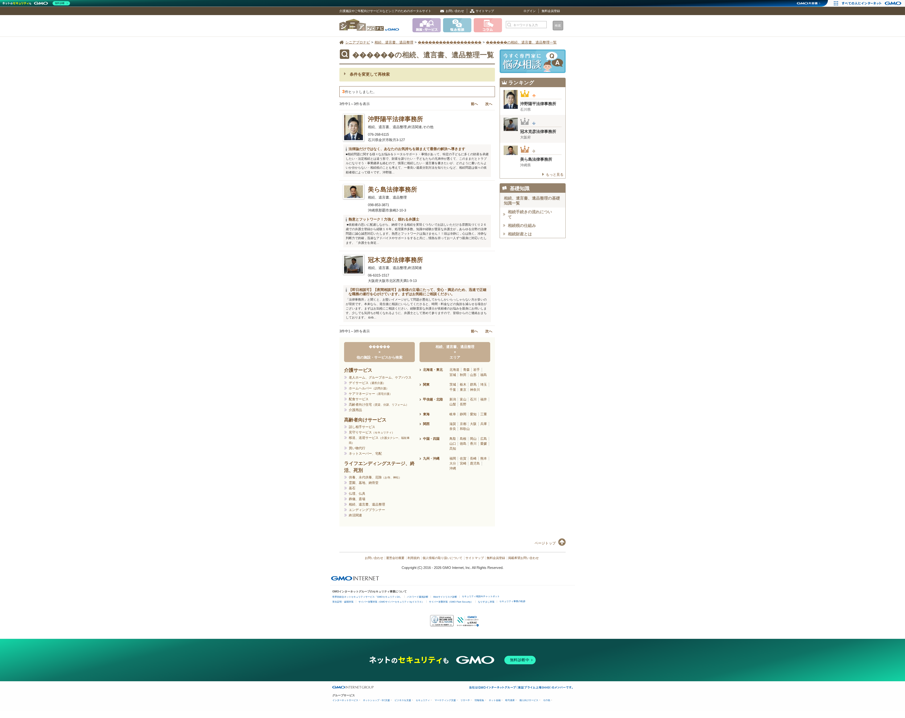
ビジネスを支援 (403, 700)
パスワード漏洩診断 (417, 597)
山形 (473, 375)
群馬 (473, 384)
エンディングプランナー (367, 510)
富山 (463, 399)
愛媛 (483, 443)
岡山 (473, 439)
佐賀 (463, 458)
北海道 (454, 369)
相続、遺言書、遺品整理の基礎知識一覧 (532, 200)
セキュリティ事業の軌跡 (512, 601)
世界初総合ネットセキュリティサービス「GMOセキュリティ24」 (367, 597)
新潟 (452, 399)
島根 (463, 439)
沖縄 (452, 468)
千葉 (452, 390)
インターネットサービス (345, 700)
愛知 (473, 414)
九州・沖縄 (431, 458)
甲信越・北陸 (433, 399)
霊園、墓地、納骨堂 (363, 483)
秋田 (463, 375)
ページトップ (545, 543)
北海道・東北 (433, 369)
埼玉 (483, 384)
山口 (452, 443)
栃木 (463, 384)
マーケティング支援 (445, 700)
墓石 (352, 488)
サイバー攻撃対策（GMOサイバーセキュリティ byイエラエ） (391, 601)
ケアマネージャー (369, 394)
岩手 (476, 369)
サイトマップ (485, 11)
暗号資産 (510, 700)
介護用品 (355, 410)
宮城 (452, 375)
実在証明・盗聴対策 (343, 601)
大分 (452, 463)
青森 (466, 369)
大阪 (473, 424)
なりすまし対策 (486, 601)
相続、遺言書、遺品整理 (367, 504)
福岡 (452, 458)
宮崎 (463, 463)
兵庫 (483, 424)
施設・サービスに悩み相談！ (533, 61)
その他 (546, 700)
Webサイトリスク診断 (445, 597)
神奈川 (475, 390)
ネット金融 (495, 700)
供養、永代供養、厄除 (374, 477)
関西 (426, 424)
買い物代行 (357, 448)
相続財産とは (520, 234)
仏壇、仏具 (357, 493)
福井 (483, 399)
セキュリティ (423, 700)
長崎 (473, 458)
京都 (463, 424)
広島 (483, 439)
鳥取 (452, 439)
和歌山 (465, 429)
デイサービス (366, 383)
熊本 (483, 458)
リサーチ (465, 700)
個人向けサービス (528, 700)
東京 (463, 390)
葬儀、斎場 (357, 499)
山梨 (452, 404)
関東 (426, 384)
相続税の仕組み (522, 225)
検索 (558, 25)
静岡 (463, 414)
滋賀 (452, 424)
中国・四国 (431, 439)
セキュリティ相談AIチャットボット (481, 596)
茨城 (452, 384)
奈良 (452, 429)
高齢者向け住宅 (377, 404)
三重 (483, 414)
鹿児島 (475, 463)
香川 (473, 443)
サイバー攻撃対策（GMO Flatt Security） (451, 601)
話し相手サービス (362, 427)
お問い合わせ (455, 11)
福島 (483, 375)
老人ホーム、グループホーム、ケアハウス (380, 377)
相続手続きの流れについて (530, 214)
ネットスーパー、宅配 (365, 453)
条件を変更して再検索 (370, 74)
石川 (473, 399)
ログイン (529, 11)
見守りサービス (370, 432)
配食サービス (359, 399)
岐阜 (452, 414)
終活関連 (355, 515)
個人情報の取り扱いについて (442, 558)
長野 (463, 404)
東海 (426, 414)
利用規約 (413, 558)
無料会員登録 (551, 11)
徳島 (463, 443)
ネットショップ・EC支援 (376, 700)
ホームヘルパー (367, 388)
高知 (452, 448)
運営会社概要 (395, 558)
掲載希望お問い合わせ (523, 558)
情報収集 (479, 700)
